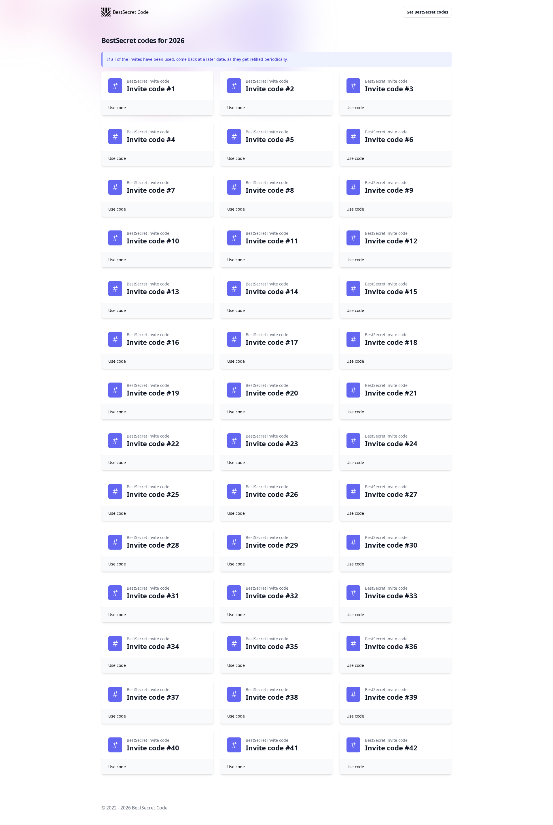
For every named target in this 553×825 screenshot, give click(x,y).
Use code (117, 107)
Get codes (427, 12)
